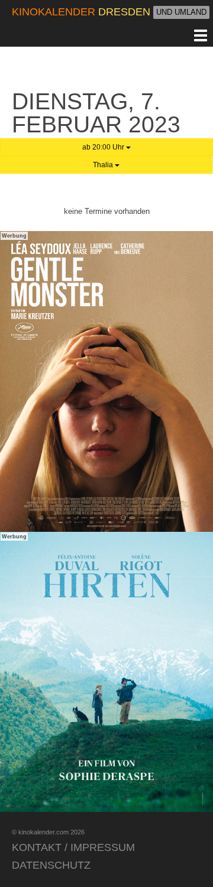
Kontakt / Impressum (73, 847)
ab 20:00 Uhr (104, 147)
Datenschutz (51, 865)
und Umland (181, 12)
